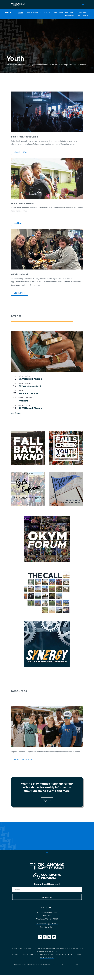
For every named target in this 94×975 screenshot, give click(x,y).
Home (20, 12)
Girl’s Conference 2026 (29, 386)
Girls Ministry (82, 15)
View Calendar (16, 413)
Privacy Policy (47, 958)
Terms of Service (69, 964)
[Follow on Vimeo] (54, 937)
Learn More (20, 292)
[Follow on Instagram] (49, 937)
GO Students (83, 12)
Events (47, 12)
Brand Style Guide (47, 927)
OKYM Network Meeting (30, 378)
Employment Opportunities (47, 924)
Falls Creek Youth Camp (64, 12)
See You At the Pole (28, 393)
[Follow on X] (45, 937)
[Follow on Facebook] (40, 937)
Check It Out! (20, 151)
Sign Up (47, 800)
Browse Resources (23, 759)
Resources (69, 15)
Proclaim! (23, 400)
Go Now (18, 222)
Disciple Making (33, 12)
